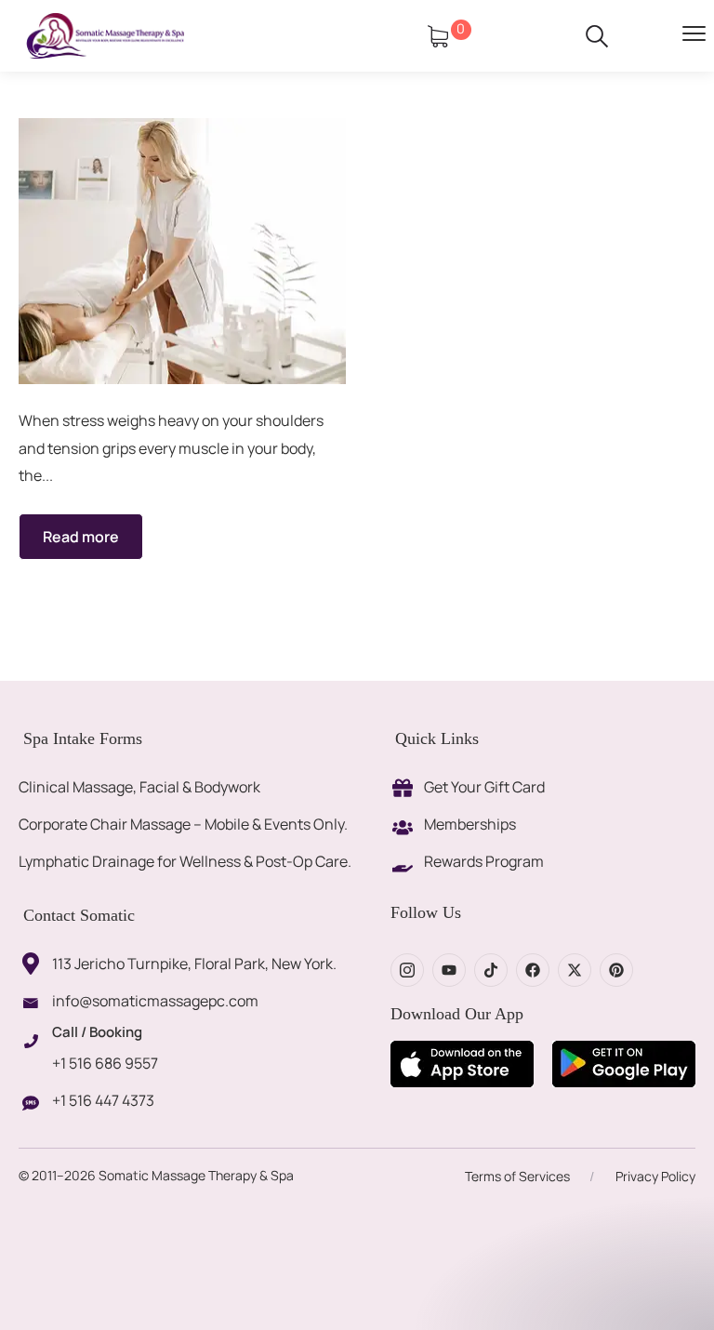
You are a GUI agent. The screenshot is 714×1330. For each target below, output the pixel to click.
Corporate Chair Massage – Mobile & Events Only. (183, 824)
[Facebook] (532, 970)
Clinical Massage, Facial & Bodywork (139, 787)
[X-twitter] (574, 970)
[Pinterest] (616, 970)
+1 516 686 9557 (105, 1063)
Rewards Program (484, 861)
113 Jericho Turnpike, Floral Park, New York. (194, 963)
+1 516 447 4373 (103, 1100)
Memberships (470, 824)
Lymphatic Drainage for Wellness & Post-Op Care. (185, 861)
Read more (81, 536)
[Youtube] (449, 970)
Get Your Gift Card (484, 787)
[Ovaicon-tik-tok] (491, 970)
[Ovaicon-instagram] (407, 970)
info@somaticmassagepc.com (155, 1001)
